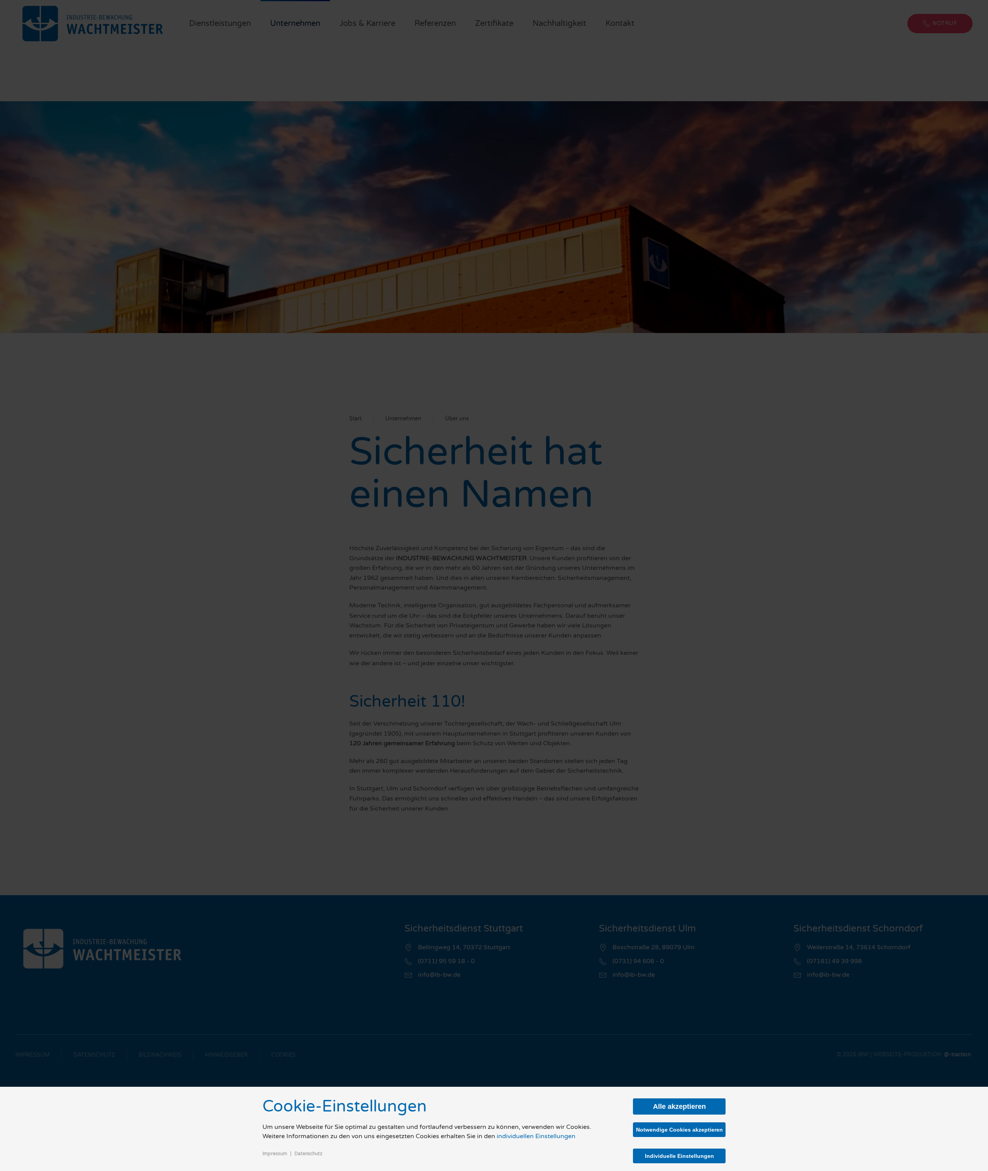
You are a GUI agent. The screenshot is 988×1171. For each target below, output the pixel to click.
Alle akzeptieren (679, 1106)
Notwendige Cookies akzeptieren (679, 1130)
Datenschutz (308, 1153)
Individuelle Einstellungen (679, 1156)
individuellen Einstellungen (536, 1136)
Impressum (274, 1153)
